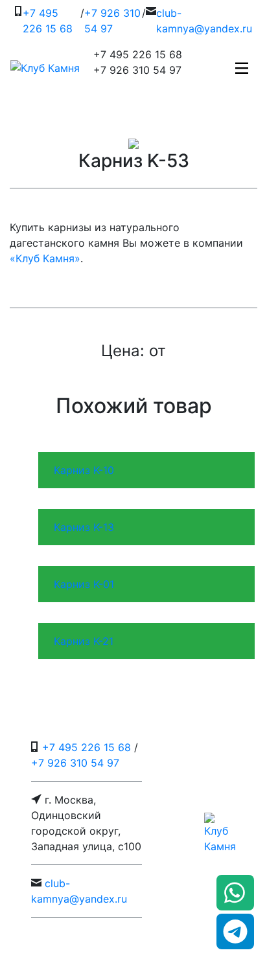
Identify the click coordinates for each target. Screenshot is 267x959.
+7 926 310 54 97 (112, 20)
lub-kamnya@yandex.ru (204, 20)
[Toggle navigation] (242, 67)
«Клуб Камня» (45, 258)
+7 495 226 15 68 (48, 20)
